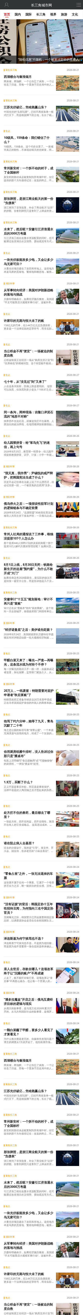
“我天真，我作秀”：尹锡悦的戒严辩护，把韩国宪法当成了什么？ (28, 475)
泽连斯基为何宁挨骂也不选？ (24, 938)
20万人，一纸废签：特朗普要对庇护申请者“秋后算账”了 (29, 692)
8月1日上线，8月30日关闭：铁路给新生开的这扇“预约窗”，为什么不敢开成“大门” (28, 568)
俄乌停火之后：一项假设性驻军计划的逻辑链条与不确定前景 (28, 505)
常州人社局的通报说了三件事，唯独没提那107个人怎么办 (28, 536)
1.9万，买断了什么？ (18, 782)
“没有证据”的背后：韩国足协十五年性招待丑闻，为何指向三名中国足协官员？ (28, 908)
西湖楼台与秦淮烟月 (18, 77)
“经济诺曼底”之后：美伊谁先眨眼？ (28, 629)
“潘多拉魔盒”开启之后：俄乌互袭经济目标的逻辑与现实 (28, 1001)
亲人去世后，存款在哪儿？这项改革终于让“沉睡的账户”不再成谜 (28, 971)
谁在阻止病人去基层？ (19, 843)
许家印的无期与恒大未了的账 (24, 320)
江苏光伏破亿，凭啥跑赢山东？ (25, 107)
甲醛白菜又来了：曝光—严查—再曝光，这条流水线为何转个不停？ (28, 662)
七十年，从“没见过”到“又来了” (25, 381)
